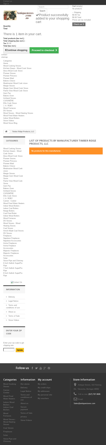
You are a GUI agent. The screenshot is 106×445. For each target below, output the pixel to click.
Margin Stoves (9, 86)
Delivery (11, 297)
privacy (24, 417)
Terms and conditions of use (26, 397)
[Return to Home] (6, 131)
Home (5, 63)
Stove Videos (8, 121)
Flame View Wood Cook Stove (15, 91)
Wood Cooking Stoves (12, 66)
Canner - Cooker (9, 201)
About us (12, 312)
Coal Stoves (8, 228)
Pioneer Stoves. (9, 73)
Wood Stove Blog (10, 123)
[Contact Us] (16, 282)
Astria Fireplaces (10, 243)
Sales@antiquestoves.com (84, 403)
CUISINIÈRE (8, 101)
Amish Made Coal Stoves (13, 231)
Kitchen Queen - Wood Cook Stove (17, 68)
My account (45, 379)
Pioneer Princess (10, 76)
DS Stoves (7, 111)
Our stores (25, 384)
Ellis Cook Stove (10, 103)
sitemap (4, 57)
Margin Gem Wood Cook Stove (15, 88)
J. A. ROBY (8, 106)
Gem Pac (7, 93)
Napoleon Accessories (12, 241)
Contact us (7, 1)
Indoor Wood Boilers (11, 118)
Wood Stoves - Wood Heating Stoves (18, 113)
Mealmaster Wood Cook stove (15, 83)
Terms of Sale (14, 316)
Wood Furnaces (9, 108)
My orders (42, 384)
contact (4, 55)
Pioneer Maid (8, 78)
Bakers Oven (8, 96)
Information (13, 289)
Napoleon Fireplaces (11, 238)
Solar (5, 258)
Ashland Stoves (9, 98)
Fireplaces (7, 236)
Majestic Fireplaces (11, 251)
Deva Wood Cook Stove (12, 71)
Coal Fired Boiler (10, 213)
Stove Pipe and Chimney (13, 261)
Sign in (6, 4)
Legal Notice (13, 301)
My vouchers (43, 398)
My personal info (45, 395)
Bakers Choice (9, 81)
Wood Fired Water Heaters (13, 116)
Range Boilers (8, 211)
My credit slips (44, 388)
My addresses (44, 391)
